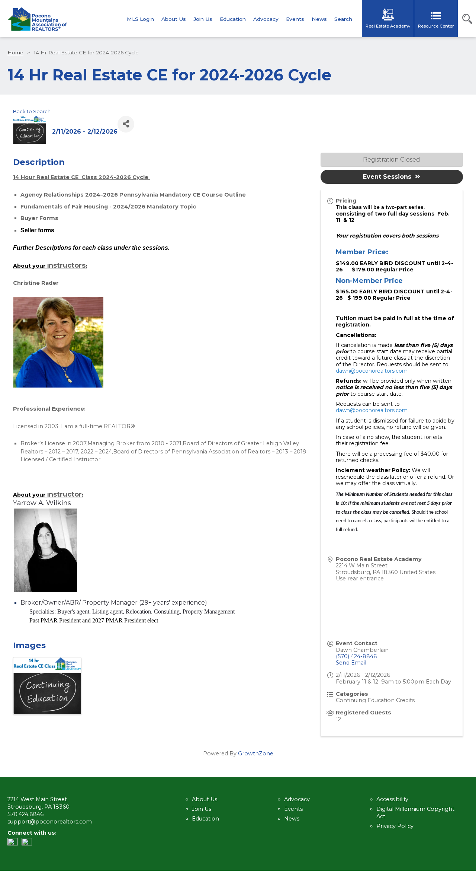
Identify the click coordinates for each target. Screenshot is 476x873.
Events (295, 19)
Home (15, 52)
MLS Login (140, 19)
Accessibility (392, 799)
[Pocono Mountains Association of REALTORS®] (37, 19)
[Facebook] (29, 843)
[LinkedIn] (14, 843)
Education (233, 19)
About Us (173, 19)
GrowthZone (255, 753)
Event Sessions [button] (387, 176)
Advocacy (266, 19)
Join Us (202, 19)
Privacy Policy (395, 826)
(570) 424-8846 (356, 656)
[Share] (126, 124)
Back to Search (32, 111)
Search (343, 19)
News (319, 19)
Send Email (351, 662)
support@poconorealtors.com (49, 821)
